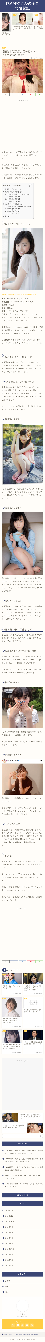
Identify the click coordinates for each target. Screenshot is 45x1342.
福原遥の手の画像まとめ (14, 204)
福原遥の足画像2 (14, 199)
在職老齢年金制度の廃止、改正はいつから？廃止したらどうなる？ (23, 1177)
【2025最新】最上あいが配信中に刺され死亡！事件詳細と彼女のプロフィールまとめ (24, 1160)
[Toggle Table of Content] (28, 186)
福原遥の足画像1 (14, 196)
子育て (7, 1281)
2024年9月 (9, 1227)
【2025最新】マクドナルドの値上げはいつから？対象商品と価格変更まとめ (24, 1168)
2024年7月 (9, 1238)
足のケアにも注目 (14, 201)
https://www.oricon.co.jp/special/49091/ (19, 294)
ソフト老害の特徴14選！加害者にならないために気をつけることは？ (24, 1185)
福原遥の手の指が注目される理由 (19, 206)
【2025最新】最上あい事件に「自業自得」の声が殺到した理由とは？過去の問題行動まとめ (24, 1152)
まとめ (7, 216)
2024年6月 (9, 1243)
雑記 (4, 47)
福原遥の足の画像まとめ (14, 192)
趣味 (6, 1286)
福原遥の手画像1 (14, 209)
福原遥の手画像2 (14, 211)
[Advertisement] (22, 124)
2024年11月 (9, 1216)
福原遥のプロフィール (13, 189)
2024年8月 (9, 1232)
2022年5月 (9, 1254)
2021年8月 (9, 1265)
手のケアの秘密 (13, 213)
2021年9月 (9, 1260)
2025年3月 (9, 1210)
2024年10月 (9, 1221)
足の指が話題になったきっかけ (19, 194)
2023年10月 (9, 1249)
